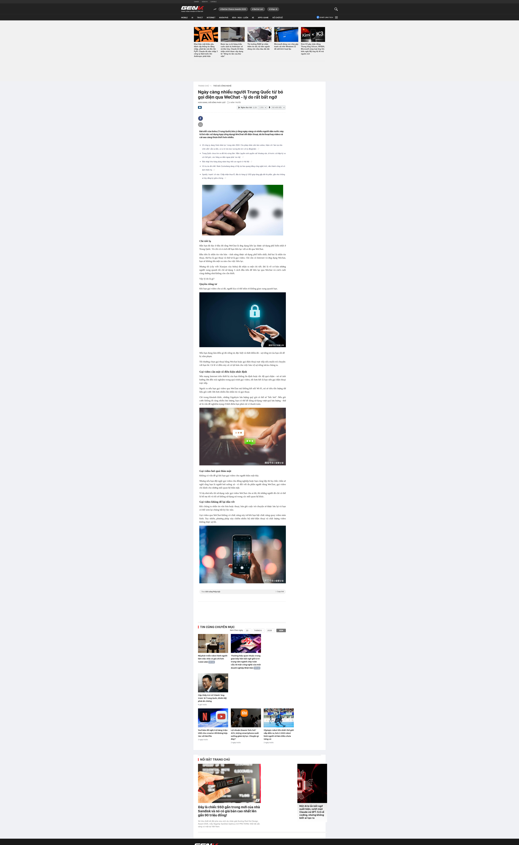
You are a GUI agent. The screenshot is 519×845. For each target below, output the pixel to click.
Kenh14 (204, 2)
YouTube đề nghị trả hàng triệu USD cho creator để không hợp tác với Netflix (212, 733)
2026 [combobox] (269, 630)
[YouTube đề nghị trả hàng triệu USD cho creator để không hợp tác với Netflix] (213, 718)
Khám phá (223, 17)
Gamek (196, 2)
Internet (211, 17)
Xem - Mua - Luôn (240, 17)
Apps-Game (263, 17)
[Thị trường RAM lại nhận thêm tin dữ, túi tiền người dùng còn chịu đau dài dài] (259, 34)
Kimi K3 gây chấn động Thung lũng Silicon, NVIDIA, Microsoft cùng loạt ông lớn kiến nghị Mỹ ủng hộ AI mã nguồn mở (313, 49)
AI (192, 17)
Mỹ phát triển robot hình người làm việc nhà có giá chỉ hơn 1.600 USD (212, 659)
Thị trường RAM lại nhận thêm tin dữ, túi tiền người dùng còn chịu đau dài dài (258, 46)
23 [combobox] (247, 630)
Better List (258, 9)
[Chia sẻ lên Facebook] (200, 118)
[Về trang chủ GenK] (192, 9)
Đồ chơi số (277, 17)
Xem (281, 630)
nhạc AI (274, 9)
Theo (242, 592)
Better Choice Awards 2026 (234, 9)
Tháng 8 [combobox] (258, 630)
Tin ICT (200, 17)
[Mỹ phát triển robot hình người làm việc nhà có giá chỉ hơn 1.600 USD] (213, 643)
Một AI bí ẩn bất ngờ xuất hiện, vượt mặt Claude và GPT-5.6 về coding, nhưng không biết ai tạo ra (311, 811)
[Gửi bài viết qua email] (200, 108)
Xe (253, 17)
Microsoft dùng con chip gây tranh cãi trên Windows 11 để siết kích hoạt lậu (286, 46)
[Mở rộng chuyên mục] (336, 17)
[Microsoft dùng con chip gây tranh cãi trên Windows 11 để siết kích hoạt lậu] (286, 34)
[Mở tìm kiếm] (336, 9)
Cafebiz (213, 2)
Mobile (184, 17)
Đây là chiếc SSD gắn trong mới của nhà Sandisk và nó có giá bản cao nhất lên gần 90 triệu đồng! (229, 811)
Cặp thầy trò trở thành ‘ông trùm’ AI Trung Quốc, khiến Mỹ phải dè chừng (212, 698)
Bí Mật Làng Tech (326, 17)
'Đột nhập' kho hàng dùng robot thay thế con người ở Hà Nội (226, 162)
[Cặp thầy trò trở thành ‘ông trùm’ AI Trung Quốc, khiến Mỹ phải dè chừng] (213, 683)
